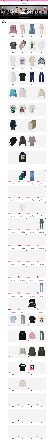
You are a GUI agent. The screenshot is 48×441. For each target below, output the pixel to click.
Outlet (3, 1)
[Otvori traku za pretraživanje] (38, 4)
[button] (9, 22)
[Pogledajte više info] (22, 38)
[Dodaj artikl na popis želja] (16, 24)
